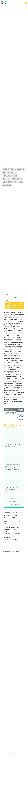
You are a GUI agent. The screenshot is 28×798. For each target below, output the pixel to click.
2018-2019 (11, 504)
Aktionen (17, 504)
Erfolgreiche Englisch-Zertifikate (12, 533)
